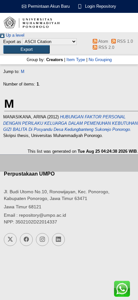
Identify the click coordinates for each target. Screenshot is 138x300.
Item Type (75, 59)
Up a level (14, 35)
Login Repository (100, 6)
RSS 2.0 (105, 47)
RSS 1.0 (124, 41)
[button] (26, 49)
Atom (102, 41)
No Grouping (100, 59)
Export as (12, 41)
